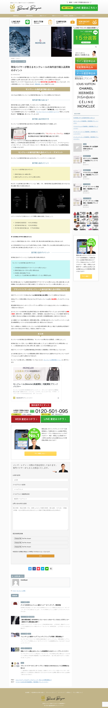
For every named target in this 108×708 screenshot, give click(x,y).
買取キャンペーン (56, 15)
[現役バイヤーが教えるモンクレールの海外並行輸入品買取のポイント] (42, 568)
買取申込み (16, 15)
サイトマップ (61, 692)
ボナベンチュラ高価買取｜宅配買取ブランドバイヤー (85, 122)
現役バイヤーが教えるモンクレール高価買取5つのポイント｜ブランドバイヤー (45, 651)
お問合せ (68, 692)
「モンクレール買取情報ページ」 (52, 360)
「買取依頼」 (37, 84)
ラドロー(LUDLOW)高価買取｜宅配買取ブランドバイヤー (32, 682)
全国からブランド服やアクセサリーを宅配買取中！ (54, 703)
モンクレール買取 (21, 590)
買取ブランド (43, 15)
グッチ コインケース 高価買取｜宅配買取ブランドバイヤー (85, 132)
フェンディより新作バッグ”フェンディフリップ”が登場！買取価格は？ (42, 636)
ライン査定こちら (40, 453)
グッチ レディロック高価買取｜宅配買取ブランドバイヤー (86, 138)
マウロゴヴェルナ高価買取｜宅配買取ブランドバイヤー (85, 127)
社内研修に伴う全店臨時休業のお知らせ (84, 118)
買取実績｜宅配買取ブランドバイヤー (70, 16)
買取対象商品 (29, 15)
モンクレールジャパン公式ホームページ (47, 112)
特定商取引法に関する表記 (37, 692)
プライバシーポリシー (51, 692)
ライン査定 (85, 276)
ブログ (83, 15)
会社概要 (27, 692)
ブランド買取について (78, 692)
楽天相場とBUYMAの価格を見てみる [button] (22, 236)
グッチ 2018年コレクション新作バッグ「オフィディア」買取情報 (41, 605)
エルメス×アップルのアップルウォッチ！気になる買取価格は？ (34, 680)
